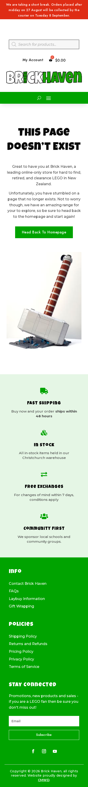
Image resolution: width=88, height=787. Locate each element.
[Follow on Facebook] (33, 751)
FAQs (14, 591)
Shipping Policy (23, 636)
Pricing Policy (21, 652)
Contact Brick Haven (27, 584)
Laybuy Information (27, 599)
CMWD (43, 780)
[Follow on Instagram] (44, 751)
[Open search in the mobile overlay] (44, 44)
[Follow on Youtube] (54, 751)
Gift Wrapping (21, 606)
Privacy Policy (21, 659)
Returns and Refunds (28, 644)
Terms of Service (24, 667)
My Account (33, 60)
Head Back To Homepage (44, 232)
